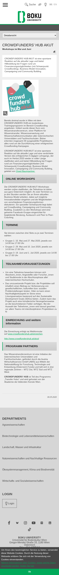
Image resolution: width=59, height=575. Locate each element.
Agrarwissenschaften (13, 425)
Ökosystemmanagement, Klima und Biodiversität (28, 469)
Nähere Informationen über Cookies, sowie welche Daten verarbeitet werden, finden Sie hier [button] (28, 564)
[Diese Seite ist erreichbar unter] (54, 52)
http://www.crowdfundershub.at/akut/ (21, 338)
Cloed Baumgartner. (25, 171)
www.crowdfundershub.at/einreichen (25, 334)
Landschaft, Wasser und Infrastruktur (21, 447)
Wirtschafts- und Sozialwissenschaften (23, 481)
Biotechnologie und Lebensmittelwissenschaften (28, 436)
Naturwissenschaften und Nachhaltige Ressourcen (29, 458)
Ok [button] (29, 572)
